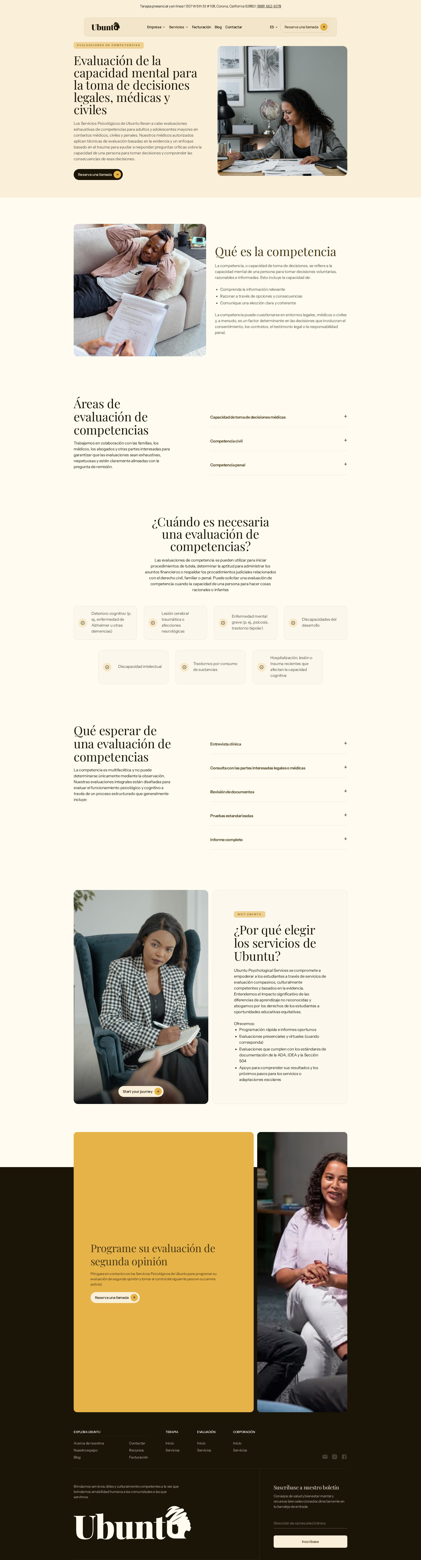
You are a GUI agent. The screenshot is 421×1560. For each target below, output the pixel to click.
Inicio (170, 1443)
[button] (156, 26)
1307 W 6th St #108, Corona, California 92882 (220, 6)
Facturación (201, 27)
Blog (218, 27)
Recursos (136, 1450)
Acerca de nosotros (89, 1443)
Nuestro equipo (86, 1450)
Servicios (173, 1450)
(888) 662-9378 (269, 6)
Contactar (233, 27)
